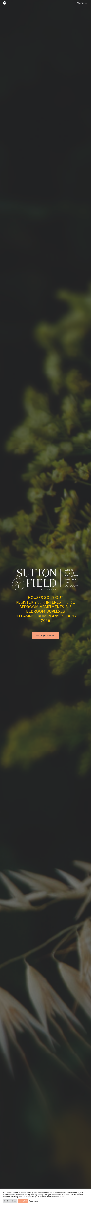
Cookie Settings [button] (10, 1201)
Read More (33, 1201)
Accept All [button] (23, 1201)
